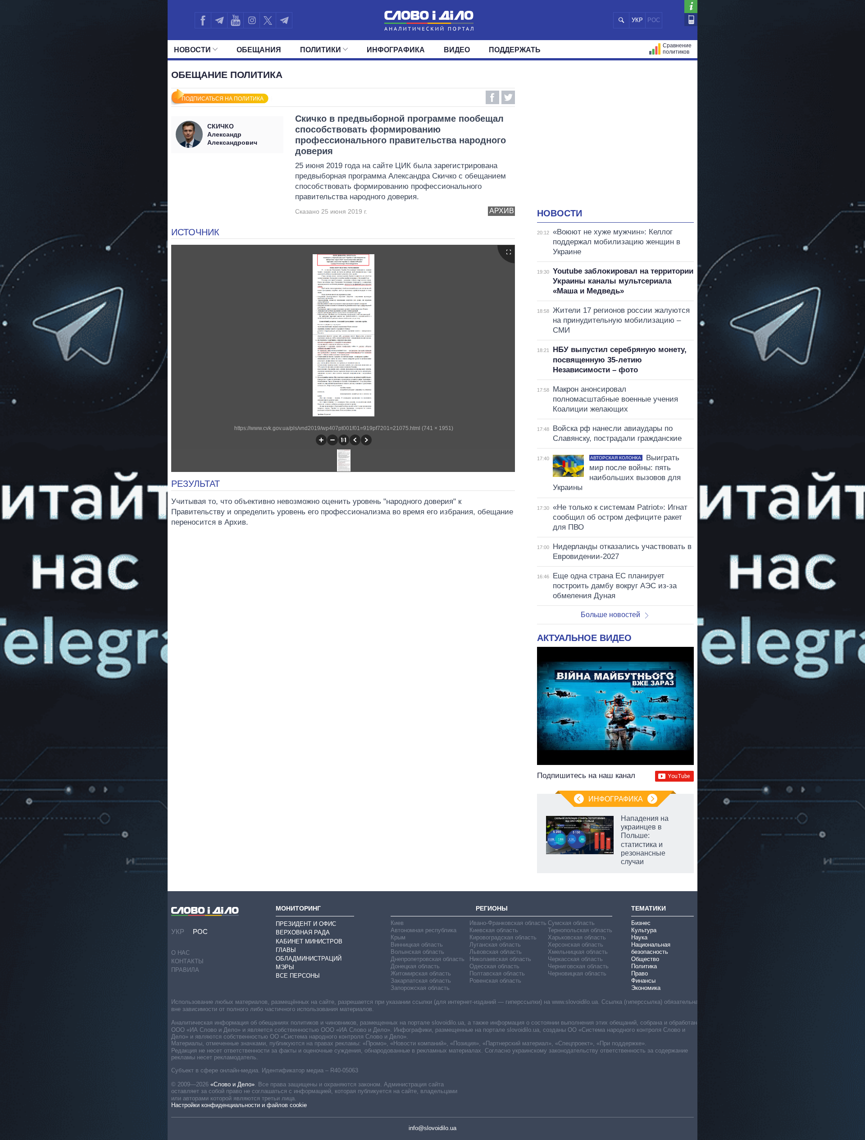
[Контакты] (690, 19)
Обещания (259, 50)
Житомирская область (421, 973)
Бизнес (641, 923)
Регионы (492, 908)
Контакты (187, 961)
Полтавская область (497, 973)
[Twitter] (268, 20)
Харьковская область (577, 937)
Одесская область (494, 966)
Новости (192, 50)
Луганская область (495, 944)
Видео (457, 50)
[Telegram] (219, 20)
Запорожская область (420, 987)
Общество (645, 959)
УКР (637, 20)
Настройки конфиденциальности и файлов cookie (239, 1105)
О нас (180, 952)
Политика (644, 966)
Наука (639, 937)
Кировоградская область (503, 937)
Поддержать (515, 50)
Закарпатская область (421, 980)
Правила (185, 969)
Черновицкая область (577, 973)
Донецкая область (415, 966)
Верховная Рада (303, 932)
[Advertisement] (615, 140)
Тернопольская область (580, 930)
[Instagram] (251, 20)
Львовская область (495, 951)
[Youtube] (235, 20)
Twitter (508, 97)
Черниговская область (578, 966)
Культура (643, 930)
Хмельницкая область (578, 951)
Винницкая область (417, 944)
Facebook (492, 97)
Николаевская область (500, 959)
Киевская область (493, 930)
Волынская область (417, 951)
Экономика (645, 987)
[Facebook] (203, 20)
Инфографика (396, 50)
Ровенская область (495, 980)
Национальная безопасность (650, 948)
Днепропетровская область (427, 959)
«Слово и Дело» (232, 1084)
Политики (320, 50)
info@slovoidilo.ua (432, 1128)
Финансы (643, 980)
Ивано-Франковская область (507, 923)
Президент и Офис (306, 923)
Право (639, 973)
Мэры (285, 967)
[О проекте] (690, 6)
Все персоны (298, 975)
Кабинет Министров (309, 941)
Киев (397, 923)
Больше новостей (610, 614)
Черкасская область (575, 959)
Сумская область (571, 923)
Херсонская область (575, 944)
